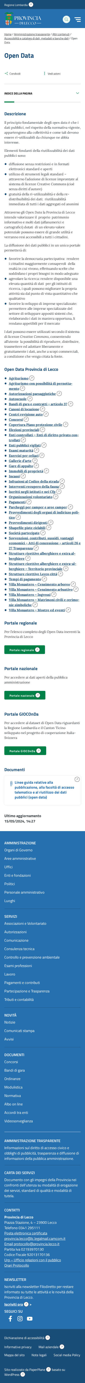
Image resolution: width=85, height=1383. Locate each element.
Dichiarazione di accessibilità (27, 1337)
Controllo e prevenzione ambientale (32, 957)
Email (9, 1244)
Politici (9, 884)
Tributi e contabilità (19, 999)
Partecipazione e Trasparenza (27, 991)
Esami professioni (18, 965)
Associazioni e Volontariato (25, 923)
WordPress (14, 1374)
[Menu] (77, 19)
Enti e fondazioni (17, 875)
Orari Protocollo (16, 1265)
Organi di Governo (18, 850)
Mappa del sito (14, 1354)
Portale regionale (27, 650)
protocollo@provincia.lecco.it (36, 1244)
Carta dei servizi (19, 1173)
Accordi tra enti (16, 1112)
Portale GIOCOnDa (27, 751)
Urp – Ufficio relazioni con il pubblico (32, 1260)
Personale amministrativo (24, 892)
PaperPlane (40, 1369)
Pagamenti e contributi (22, 982)
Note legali (39, 1354)
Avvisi (9, 1039)
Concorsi (11, 1062)
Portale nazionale (27, 696)
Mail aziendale (51, 1346)
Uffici (8, 867)
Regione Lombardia (18, 5)
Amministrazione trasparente (32, 1141)
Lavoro (9, 974)
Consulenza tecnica (19, 949)
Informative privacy (18, 1346)
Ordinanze (12, 1078)
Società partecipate (25, 533)
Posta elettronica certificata (25, 1233)
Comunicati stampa (19, 1030)
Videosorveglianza (18, 1121)
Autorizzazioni (15, 932)
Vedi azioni (54, 73)
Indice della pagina (18, 93)
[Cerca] (66, 19)
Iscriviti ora (16, 1304)
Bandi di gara (14, 1070)
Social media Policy (67, 1354)
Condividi (14, 73)
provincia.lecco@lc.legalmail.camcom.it (34, 1238)
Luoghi (9, 901)
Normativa (12, 1095)
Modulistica (13, 1087)
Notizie (9, 1022)
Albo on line (13, 1104)
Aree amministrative (20, 858)
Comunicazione (16, 940)
